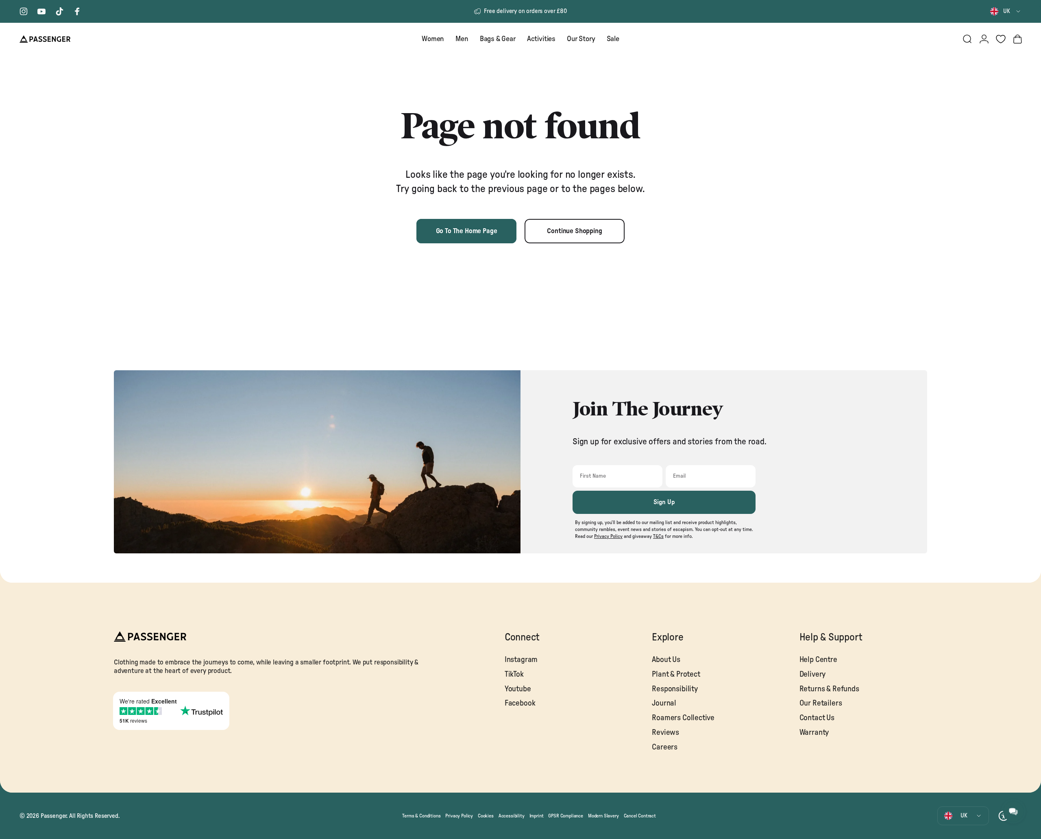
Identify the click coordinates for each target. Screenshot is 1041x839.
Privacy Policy (459, 815)
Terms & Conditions (421, 815)
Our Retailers (820, 703)
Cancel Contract (640, 815)
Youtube (518, 689)
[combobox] (1005, 11)
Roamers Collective (683, 718)
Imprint (536, 815)
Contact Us (816, 718)
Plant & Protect (676, 674)
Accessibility (512, 815)
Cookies (486, 815)
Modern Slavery (603, 815)
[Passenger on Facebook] (77, 11)
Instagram (521, 660)
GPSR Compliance (565, 815)
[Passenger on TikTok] (59, 11)
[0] (1000, 39)
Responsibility (675, 689)
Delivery (812, 674)
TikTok (514, 674)
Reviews (665, 732)
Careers (664, 747)
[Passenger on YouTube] (41, 11)
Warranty (814, 732)
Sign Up (664, 502)
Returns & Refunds (829, 689)
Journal (664, 703)
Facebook (520, 703)
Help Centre (818, 660)
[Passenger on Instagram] (24, 11)
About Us (666, 660)
